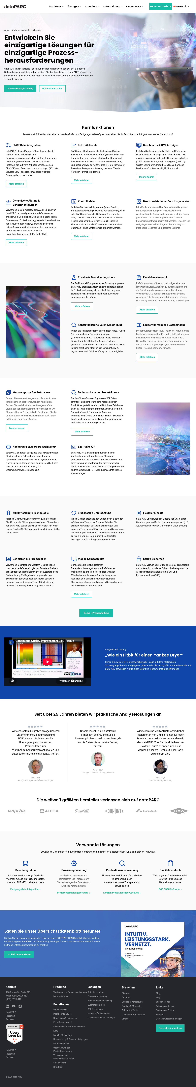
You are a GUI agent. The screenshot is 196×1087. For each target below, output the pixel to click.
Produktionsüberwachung (100, 1000)
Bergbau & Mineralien (132, 1006)
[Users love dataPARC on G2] (15, 1044)
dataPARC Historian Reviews (11, 1016)
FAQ (158, 997)
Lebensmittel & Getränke (133, 1014)
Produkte (55, 6)
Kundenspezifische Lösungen (101, 1017)
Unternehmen (111, 6)
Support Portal (163, 1002)
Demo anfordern (160, 6)
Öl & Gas (126, 997)
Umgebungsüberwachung (65, 1018)
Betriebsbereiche (61, 1043)
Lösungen (73, 6)
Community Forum (165, 1010)
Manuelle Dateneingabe (99, 1013)
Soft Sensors (59, 1062)
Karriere (159, 1014)
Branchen (91, 6)
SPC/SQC (57, 1067)
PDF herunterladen (52, 88)
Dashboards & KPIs (62, 1014)
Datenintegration (95, 992)
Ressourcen (133, 6)
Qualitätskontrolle (96, 1005)
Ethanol (125, 1018)
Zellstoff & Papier (130, 1010)
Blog (158, 993)
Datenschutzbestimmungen (169, 1018)
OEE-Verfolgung (95, 1009)
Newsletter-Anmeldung (170, 1028)
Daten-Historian (60, 996)
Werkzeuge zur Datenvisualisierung (70, 992)
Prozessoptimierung (97, 996)
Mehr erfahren (16, 183)
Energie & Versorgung (132, 1002)
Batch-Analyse (60, 1009)
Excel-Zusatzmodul (62, 1022)
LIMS (55, 1031)
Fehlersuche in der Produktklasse (69, 1026)
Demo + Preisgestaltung (20, 88)
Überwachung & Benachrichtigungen (70, 1039)
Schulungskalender (165, 1006)
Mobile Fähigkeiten (62, 1035)
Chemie (125, 993)
